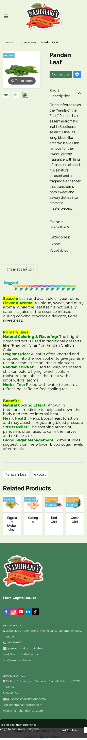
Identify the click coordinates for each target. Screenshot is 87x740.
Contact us (61, 74)
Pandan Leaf (16, 474)
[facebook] (6, 611)
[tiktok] (35, 611)
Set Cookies (69, 730)
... (19, 42)
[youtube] (21, 611)
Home (9, 42)
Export (55, 244)
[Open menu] (6, 16)
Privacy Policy (25, 729)
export (40, 474)
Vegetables (30, 42)
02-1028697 (14, 642)
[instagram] (13, 611)
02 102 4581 (13, 692)
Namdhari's (60, 227)
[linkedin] (28, 611)
